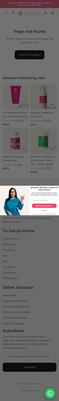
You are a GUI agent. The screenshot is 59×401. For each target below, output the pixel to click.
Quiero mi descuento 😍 (44, 206)
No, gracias (44, 210)
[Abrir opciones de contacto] (50, 393)
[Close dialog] (57, 187)
